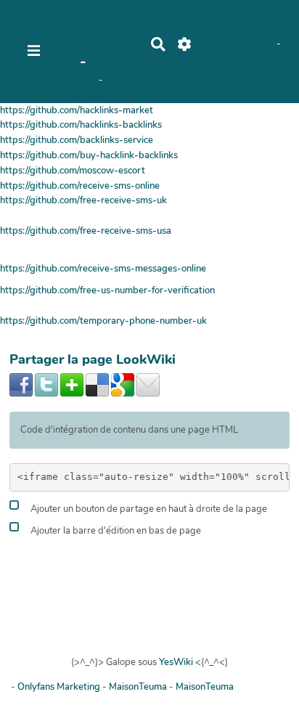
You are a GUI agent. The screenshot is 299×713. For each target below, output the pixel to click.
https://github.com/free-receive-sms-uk (83, 200)
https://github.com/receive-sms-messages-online (103, 268)
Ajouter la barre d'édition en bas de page (114, 530)
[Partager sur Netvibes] (71, 384)
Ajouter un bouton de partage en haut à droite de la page (147, 509)
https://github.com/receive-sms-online (80, 185)
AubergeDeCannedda (234, 61)
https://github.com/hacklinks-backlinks (81, 124)
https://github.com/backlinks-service (76, 140)
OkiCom (80, 79)
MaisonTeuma (139, 686)
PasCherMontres (83, 95)
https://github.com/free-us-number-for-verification (107, 290)
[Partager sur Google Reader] (122, 384)
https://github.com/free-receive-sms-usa (85, 230)
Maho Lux (256, 43)
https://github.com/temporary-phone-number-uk (103, 320)
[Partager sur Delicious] (97, 384)
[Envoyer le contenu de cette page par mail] (148, 384)
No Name (216, 43)
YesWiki (176, 662)
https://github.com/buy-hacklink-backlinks (89, 155)
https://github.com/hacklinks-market (76, 110)
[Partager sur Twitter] (46, 384)
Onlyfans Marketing (59, 686)
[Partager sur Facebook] (21, 384)
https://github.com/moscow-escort (72, 170)
